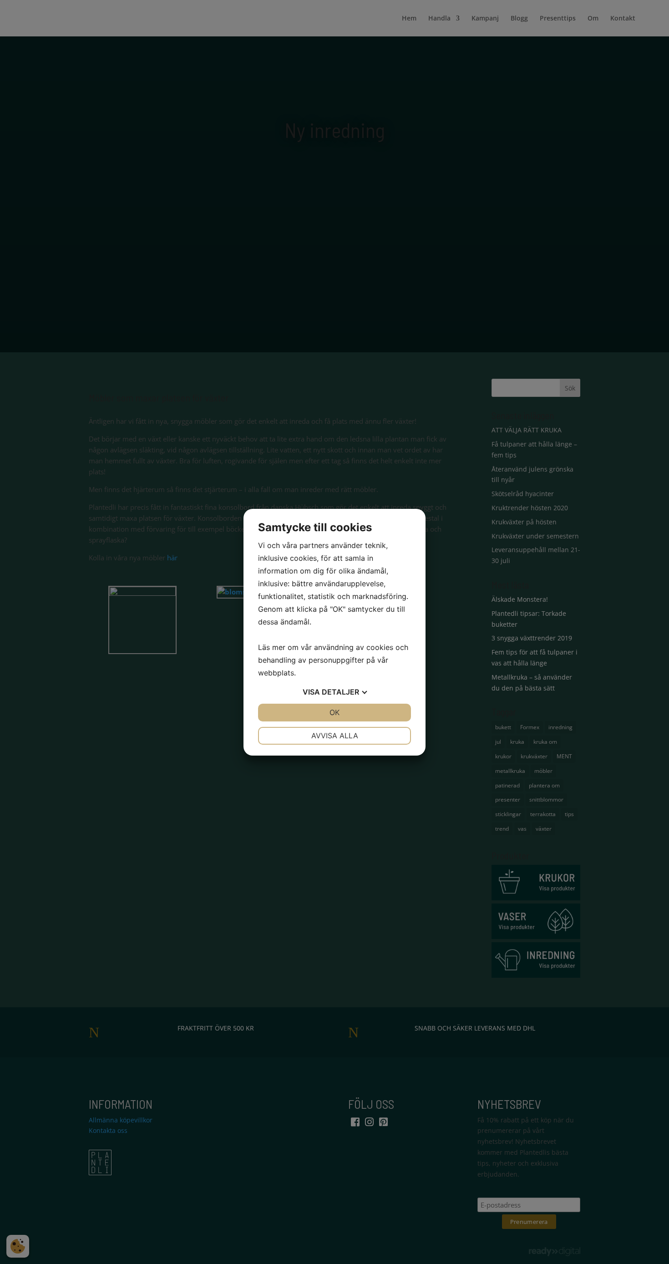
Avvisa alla (334, 735)
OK (334, 712)
